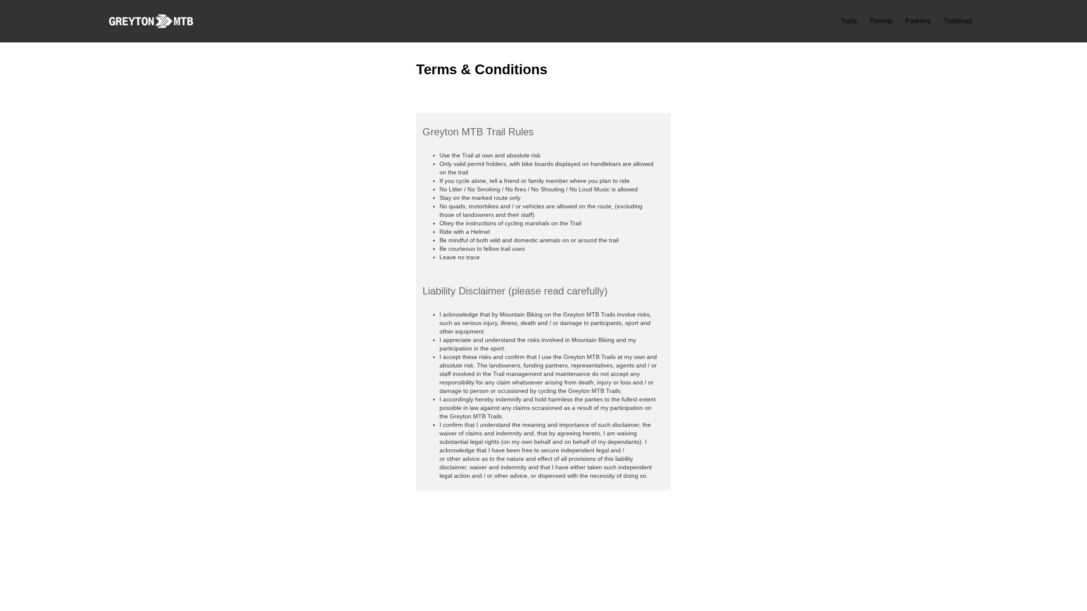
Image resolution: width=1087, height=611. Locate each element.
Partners (918, 21)
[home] (151, 21)
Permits (881, 21)
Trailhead (957, 21)
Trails (848, 21)
